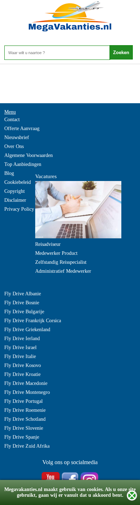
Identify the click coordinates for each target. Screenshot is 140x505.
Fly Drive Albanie (22, 293)
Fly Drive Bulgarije (24, 311)
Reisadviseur (48, 244)
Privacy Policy (19, 209)
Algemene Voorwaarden (28, 155)
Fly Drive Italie (20, 356)
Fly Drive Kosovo (22, 365)
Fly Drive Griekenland (27, 329)
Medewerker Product (56, 253)
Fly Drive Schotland (25, 419)
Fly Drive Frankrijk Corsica (32, 320)
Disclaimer (15, 200)
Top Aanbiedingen (22, 164)
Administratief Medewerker (63, 271)
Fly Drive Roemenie (25, 410)
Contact (12, 119)
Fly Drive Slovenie (23, 428)
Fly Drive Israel (20, 347)
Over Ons (14, 146)
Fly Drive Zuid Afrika (27, 446)
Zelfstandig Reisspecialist (61, 262)
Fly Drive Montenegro (27, 392)
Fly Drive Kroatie (22, 374)
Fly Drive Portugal (23, 401)
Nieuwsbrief (16, 137)
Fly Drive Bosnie (21, 302)
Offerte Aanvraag (21, 128)
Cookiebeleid (17, 182)
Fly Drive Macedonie (25, 383)
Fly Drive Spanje (21, 437)
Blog (9, 173)
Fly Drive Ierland (22, 338)
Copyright (14, 191)
